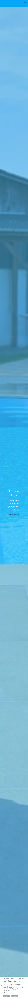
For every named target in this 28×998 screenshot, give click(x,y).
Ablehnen (14, 996)
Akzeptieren (7, 996)
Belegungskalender (14, 514)
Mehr (4, 992)
